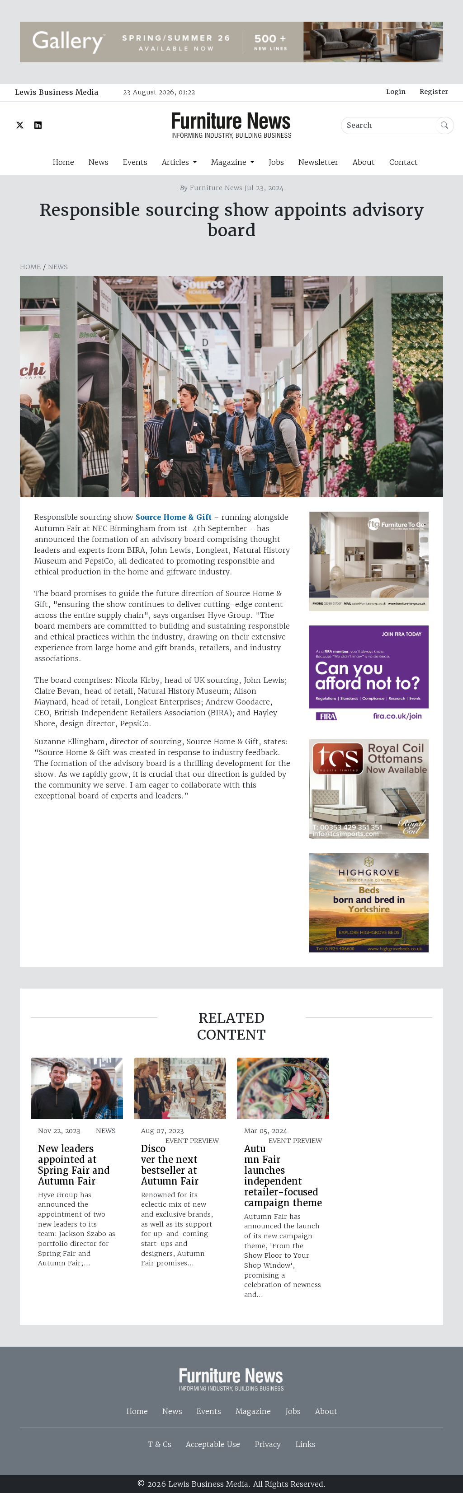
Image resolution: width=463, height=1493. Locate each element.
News (99, 162)
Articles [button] (176, 162)
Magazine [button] (230, 162)
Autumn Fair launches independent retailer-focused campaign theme (283, 1176)
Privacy (268, 1444)
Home (63, 162)
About (364, 162)
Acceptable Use (213, 1444)
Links (305, 1444)
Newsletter (318, 162)
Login (396, 92)
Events (135, 162)
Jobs (276, 162)
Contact (403, 162)
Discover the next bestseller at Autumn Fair (169, 1165)
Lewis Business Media (56, 92)
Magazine (253, 1411)
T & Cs (159, 1444)
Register (434, 92)
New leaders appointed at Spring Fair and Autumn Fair (73, 1165)
